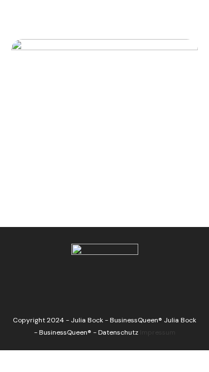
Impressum (158, 332)
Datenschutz (118, 332)
